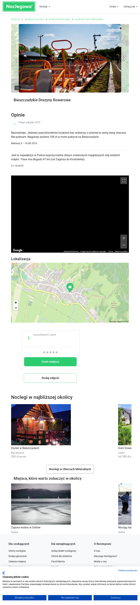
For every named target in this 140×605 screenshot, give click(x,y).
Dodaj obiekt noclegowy (63, 550)
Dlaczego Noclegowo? (105, 556)
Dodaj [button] (113, 6)
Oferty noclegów (17, 550)
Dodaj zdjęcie (50, 378)
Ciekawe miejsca (17, 561)
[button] (70, 287)
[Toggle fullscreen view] (123, 180)
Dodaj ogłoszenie (18, 556)
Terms (110, 251)
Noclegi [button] (43, 6)
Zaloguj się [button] (129, 6)
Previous (15, 91)
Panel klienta (58, 561)
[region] (70, 214)
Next (126, 25)
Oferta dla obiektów (61, 556)
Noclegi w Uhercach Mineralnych (70, 469)
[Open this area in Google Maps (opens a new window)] (17, 250)
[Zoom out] (123, 245)
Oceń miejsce (50, 361)
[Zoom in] (123, 238)
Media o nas (100, 561)
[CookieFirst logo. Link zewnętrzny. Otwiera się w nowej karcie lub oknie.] (4, 573)
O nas (97, 550)
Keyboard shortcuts (71, 251)
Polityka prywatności (127, 570)
